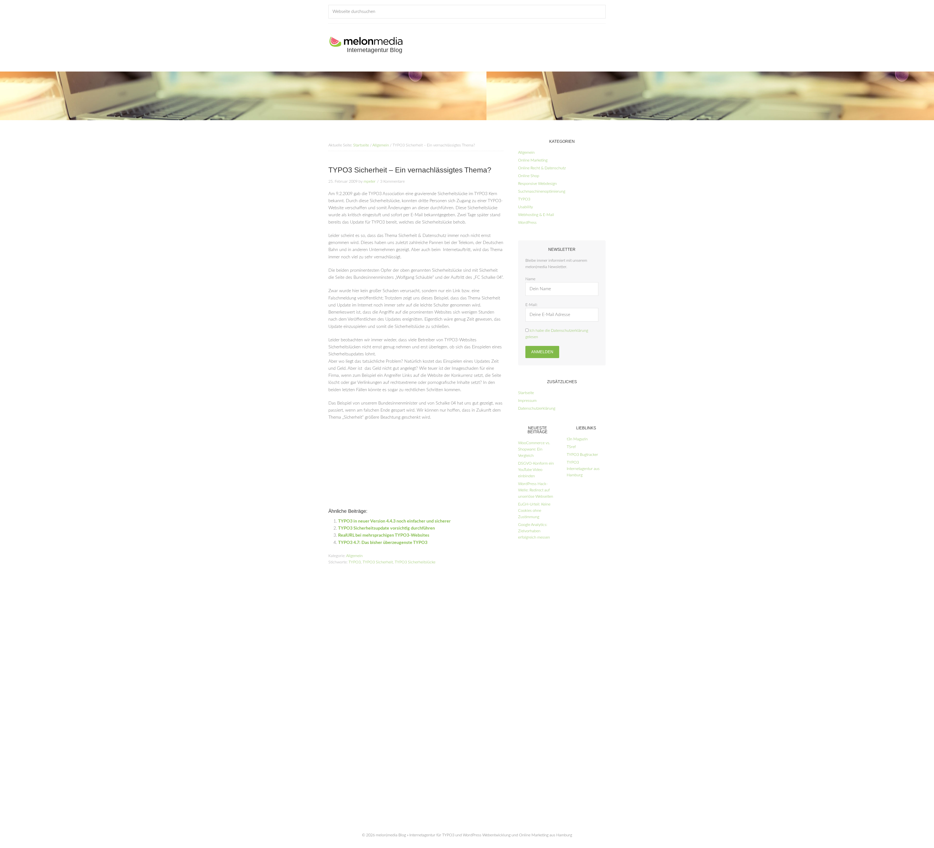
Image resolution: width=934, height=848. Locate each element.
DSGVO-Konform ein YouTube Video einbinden (536, 469)
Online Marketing (533, 160)
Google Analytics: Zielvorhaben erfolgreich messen (534, 531)
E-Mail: (531, 305)
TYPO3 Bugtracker (582, 455)
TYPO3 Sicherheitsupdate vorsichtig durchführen (386, 528)
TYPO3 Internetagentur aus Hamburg (583, 468)
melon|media (386, 835)
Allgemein (354, 556)
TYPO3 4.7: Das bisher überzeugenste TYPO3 (382, 543)
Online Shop (528, 176)
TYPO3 (355, 562)
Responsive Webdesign (537, 184)
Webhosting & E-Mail (536, 215)
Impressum (527, 401)
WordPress (527, 223)
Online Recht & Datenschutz (542, 168)
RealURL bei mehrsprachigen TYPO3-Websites (383, 535)
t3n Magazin (577, 439)
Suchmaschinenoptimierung (541, 191)
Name (530, 279)
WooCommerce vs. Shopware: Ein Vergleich (534, 449)
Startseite (526, 393)
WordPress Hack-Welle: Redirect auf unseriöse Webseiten (535, 490)
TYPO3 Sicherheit (378, 562)
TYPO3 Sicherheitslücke (415, 562)
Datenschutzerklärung (536, 408)
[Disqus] (415, 632)
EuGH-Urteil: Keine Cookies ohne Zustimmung (534, 510)
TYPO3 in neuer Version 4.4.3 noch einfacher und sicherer (394, 521)
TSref (571, 447)
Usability (525, 207)
